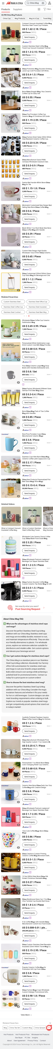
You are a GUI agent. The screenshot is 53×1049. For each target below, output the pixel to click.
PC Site (27, 1038)
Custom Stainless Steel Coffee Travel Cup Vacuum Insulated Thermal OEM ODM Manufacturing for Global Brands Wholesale (36, 47)
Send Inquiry (29, 37)
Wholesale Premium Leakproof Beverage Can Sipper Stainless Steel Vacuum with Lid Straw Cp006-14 (36, 560)
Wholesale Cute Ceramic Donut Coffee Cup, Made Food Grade (36, 538)
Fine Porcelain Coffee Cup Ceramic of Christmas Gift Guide (36, 115)
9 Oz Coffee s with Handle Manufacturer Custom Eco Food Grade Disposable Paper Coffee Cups (36, 923)
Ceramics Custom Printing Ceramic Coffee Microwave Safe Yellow (35, 855)
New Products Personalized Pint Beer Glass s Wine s (36, 481)
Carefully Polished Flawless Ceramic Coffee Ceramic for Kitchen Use (36, 718)
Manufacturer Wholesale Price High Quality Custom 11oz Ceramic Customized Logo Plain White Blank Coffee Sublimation (37, 741)
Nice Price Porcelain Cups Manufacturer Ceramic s (34, 435)
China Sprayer (40, 1028)
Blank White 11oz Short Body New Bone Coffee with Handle (36, 229)
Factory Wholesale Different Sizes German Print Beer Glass (36, 390)
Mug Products (20, 18)
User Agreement (19, 1041)
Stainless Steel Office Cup (38, 302)
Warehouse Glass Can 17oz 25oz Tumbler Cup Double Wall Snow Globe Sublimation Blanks (36, 900)
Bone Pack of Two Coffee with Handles (35, 412)
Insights (35, 1038)
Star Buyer (19, 1038)
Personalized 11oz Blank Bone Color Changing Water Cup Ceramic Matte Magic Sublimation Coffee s (36, 764)
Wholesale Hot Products (40, 1034)
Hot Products (8, 1034)
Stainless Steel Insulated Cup (39, 307)
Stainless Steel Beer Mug (37, 312)
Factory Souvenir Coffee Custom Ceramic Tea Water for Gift (37, 583)
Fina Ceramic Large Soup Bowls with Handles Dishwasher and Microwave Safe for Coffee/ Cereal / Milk (37, 367)
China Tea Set (15, 1028)
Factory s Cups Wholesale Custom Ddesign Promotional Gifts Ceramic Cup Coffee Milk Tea (35, 991)
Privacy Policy (33, 1041)
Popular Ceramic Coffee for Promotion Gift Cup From (34, 968)
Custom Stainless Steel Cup (14, 302)
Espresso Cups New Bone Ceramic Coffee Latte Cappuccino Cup (36, 458)
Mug (5, 1028)
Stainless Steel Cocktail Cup (14, 312)
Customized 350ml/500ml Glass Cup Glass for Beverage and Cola (36, 274)
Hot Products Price (22, 1034)
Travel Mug (47, 18)
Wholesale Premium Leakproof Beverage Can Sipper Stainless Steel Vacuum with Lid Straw (35, 809)
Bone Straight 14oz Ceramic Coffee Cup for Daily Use (36, 93)
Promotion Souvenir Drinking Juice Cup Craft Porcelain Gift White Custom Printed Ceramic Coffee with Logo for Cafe (37, 70)
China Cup (7, 18)
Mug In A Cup (34, 18)
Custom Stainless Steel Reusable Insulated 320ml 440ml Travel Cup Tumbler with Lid (36, 946)
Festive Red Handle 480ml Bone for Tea (36, 184)
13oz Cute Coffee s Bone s (35, 832)
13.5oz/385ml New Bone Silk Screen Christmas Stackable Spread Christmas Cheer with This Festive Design (35, 877)
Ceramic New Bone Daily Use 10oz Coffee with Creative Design (37, 786)
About (9, 1041)
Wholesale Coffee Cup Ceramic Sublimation (35, 321)
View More (25, 1015)
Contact (43, 1041)
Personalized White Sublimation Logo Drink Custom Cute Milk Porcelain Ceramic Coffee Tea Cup (36, 344)
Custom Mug (27, 1028)
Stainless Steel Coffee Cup (13, 307)
